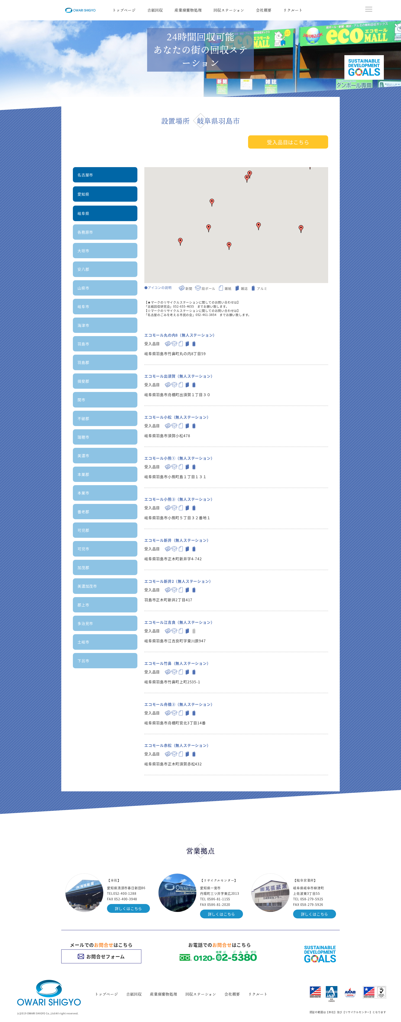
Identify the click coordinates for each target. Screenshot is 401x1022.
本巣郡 (83, 474)
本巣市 (83, 493)
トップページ (124, 10)
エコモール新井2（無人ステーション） (178, 581)
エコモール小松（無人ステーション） (177, 417)
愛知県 (83, 194)
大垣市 (83, 250)
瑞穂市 (83, 437)
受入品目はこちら (288, 142)
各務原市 (85, 232)
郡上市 (83, 605)
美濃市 (83, 455)
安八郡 (83, 269)
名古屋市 (85, 175)
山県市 (83, 288)
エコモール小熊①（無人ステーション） (179, 458)
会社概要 (264, 10)
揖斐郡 (83, 381)
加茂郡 (83, 567)
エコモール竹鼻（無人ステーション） (177, 663)
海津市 (83, 325)
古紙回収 (155, 10)
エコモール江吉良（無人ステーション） (179, 622)
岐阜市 (83, 306)
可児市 (83, 548)
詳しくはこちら (128, 908)
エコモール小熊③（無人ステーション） (179, 499)
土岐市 (83, 642)
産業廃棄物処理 (188, 10)
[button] (212, 203)
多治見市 (85, 623)
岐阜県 (83, 213)
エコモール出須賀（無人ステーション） (179, 376)
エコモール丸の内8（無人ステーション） (180, 335)
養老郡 (83, 511)
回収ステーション (228, 10)
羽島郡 (83, 362)
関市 (81, 399)
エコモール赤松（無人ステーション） (177, 745)
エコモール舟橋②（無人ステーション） (179, 704)
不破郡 (83, 418)
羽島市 (83, 344)
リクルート (293, 10)
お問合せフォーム (105, 956)
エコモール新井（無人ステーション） (177, 540)
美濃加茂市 (87, 586)
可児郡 (83, 530)
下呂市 (83, 660)
